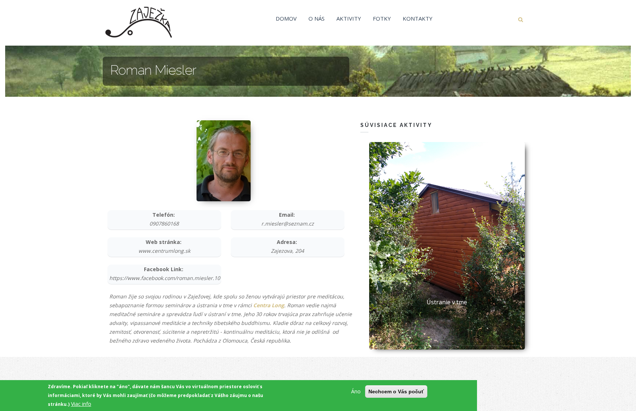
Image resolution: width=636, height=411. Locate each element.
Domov (286, 18)
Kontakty (417, 18)
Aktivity (348, 18)
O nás (316, 18)
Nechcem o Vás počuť (396, 391)
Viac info (81, 403)
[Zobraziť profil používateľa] (224, 160)
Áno (356, 391)
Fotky (382, 18)
